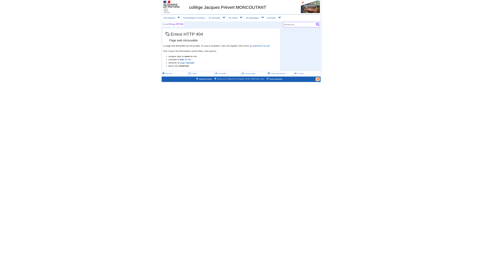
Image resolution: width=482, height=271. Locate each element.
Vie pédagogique (252, 18)
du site (185, 59)
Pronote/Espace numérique (194, 18)
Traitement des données (276, 73)
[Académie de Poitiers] (174, 12)
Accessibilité (220, 73)
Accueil (165, 24)
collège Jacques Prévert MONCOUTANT (227, 7)
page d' (187, 63)
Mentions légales (249, 73)
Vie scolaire (233, 18)
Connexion (299, 73)
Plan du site (167, 73)
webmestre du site (261, 46)
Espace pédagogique (275, 79)
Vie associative (214, 18)
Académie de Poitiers (205, 79)
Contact (193, 73)
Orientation (271, 18)
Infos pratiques (169, 18)
